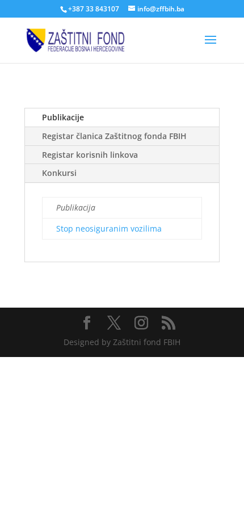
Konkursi (59, 172)
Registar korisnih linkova (90, 154)
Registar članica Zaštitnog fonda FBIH (114, 136)
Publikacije (63, 117)
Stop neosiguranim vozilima (109, 228)
